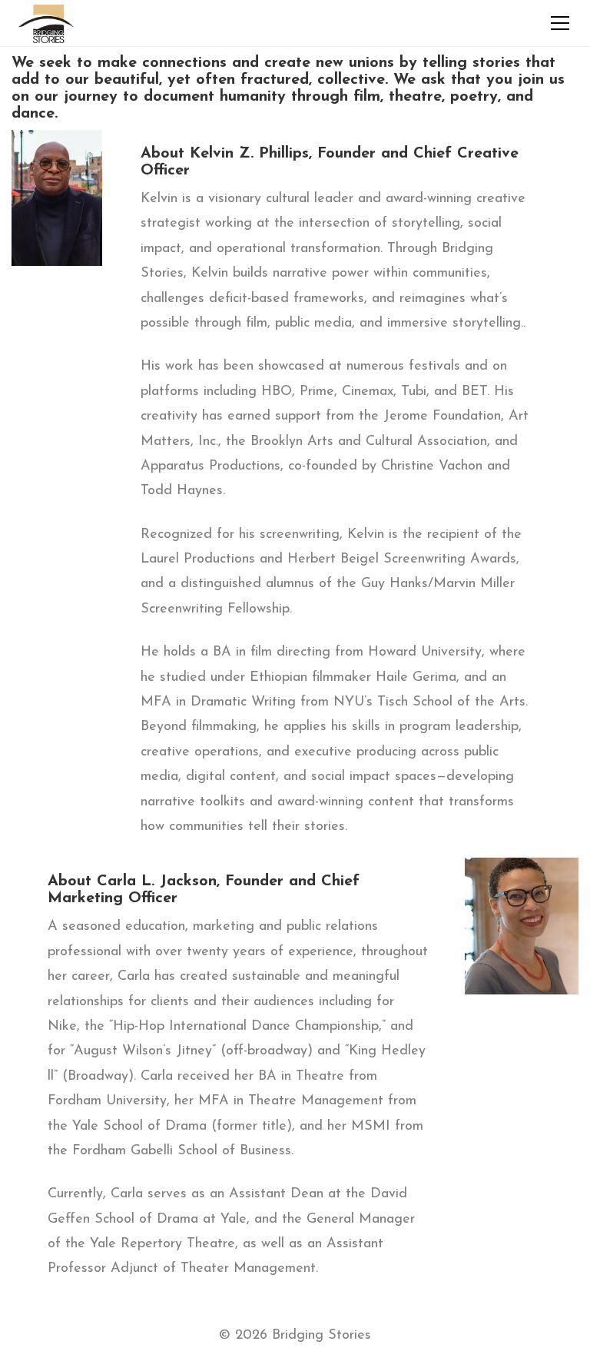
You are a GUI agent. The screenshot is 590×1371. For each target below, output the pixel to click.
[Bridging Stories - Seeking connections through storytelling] (46, 23)
